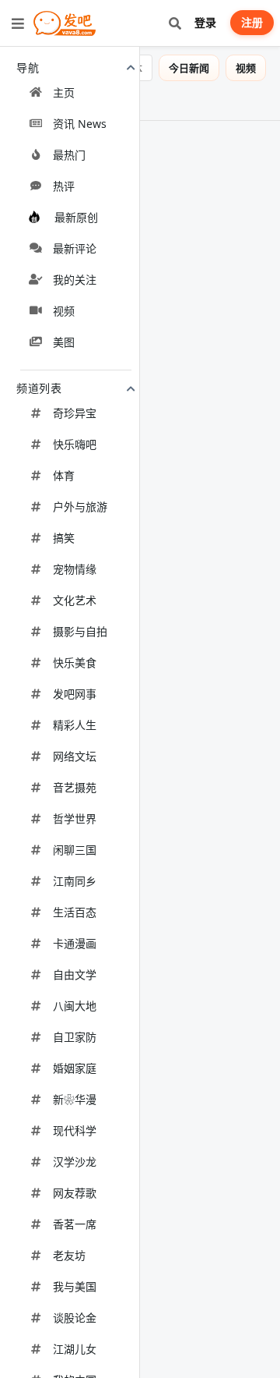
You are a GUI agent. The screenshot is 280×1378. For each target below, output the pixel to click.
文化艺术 (74, 600)
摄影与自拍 (80, 631)
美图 (64, 342)
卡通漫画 (74, 943)
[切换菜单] (18, 23)
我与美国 (74, 1286)
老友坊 (69, 1255)
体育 (64, 475)
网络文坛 (74, 756)
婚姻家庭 (74, 1068)
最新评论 (74, 248)
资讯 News (80, 123)
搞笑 (64, 537)
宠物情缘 (74, 568)
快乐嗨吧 (74, 444)
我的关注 (74, 279)
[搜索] (174, 23)
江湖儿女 (74, 1348)
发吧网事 (74, 693)
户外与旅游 (80, 506)
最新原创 (76, 217)
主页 (64, 92)
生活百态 (74, 912)
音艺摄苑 (74, 787)
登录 (205, 22)
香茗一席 (74, 1224)
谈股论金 (74, 1317)
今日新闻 (200, 68)
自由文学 (74, 974)
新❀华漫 (74, 1099)
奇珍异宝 (74, 413)
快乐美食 (74, 662)
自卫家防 (74, 1036)
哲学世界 (74, 818)
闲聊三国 (74, 849)
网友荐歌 (74, 1192)
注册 (252, 22)
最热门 (69, 154)
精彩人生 (74, 724)
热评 (64, 186)
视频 (64, 310)
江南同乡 (74, 880)
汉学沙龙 (74, 1161)
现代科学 (74, 1130)
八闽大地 (74, 1005)
